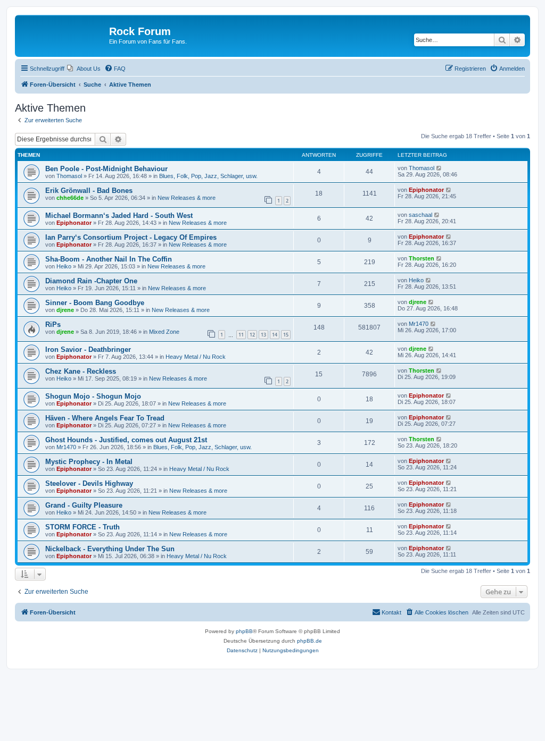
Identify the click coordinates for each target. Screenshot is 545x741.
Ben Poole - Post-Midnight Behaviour (106, 169)
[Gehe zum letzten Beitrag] (439, 168)
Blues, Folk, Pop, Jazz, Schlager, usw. (208, 176)
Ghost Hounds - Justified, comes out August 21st (126, 440)
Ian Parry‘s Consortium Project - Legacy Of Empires (131, 237)
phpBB (244, 631)
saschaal (420, 215)
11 (241, 334)
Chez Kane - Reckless (80, 371)
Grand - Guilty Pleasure (83, 505)
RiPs (53, 325)
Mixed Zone (164, 332)
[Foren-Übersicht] (63, 35)
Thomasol (69, 176)
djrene (65, 310)
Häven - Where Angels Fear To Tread (104, 418)
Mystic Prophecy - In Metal (89, 462)
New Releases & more (187, 198)
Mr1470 (418, 324)
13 (263, 334)
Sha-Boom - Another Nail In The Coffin (108, 259)
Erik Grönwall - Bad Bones (89, 191)
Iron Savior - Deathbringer (88, 349)
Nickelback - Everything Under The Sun (110, 549)
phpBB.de (309, 641)
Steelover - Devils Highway (89, 483)
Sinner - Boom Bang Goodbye (94, 303)
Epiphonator (426, 190)
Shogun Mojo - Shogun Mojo (93, 396)
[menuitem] (84, 68)
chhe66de (70, 198)
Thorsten (421, 258)
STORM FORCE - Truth (82, 527)
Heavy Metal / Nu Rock (196, 356)
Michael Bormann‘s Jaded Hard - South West (119, 216)
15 (285, 334)
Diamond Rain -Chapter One (91, 281)
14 (274, 334)
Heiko (63, 266)
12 (252, 334)
